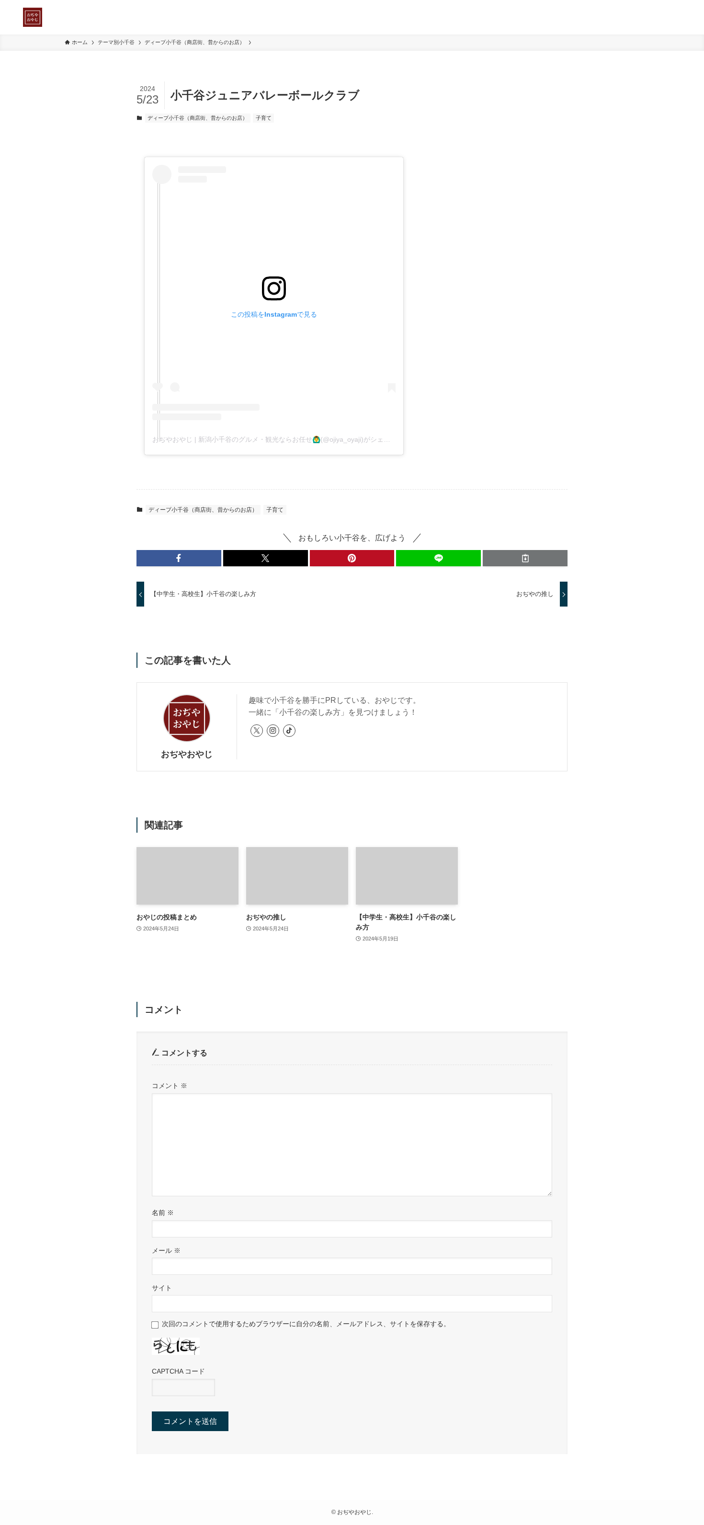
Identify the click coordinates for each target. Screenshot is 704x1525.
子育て (264, 118)
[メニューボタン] (669, 17)
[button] (178, 558)
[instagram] (273, 730)
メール (166, 1250)
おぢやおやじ (187, 754)
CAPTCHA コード (178, 1371)
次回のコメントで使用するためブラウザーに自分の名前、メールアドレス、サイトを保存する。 (306, 1324)
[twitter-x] (256, 730)
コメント (169, 1085)
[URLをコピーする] (525, 558)
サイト (162, 1288)
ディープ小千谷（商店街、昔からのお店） (198, 118)
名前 (163, 1212)
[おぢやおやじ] (32, 17)
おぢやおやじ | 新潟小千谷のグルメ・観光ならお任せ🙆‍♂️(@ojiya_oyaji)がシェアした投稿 (284, 439)
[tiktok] (289, 730)
